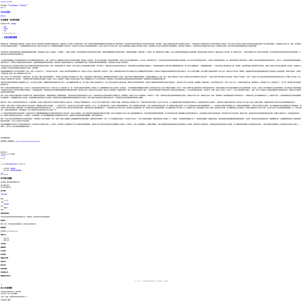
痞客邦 (11, 164)
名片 (5, 30)
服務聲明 (166, 281)
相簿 (5, 26)
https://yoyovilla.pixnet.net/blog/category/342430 (27, 141)
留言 (15, 164)
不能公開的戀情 (10, 37)
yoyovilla (5, 11)
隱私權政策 (159, 281)
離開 (9, 299)
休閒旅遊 (13, 23)
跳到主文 (3, 16)
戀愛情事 (12, 168)
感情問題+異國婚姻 (15, 170)
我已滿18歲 (3, 299)
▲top (2, 173)
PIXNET (139, 281)
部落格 (6, 28)
